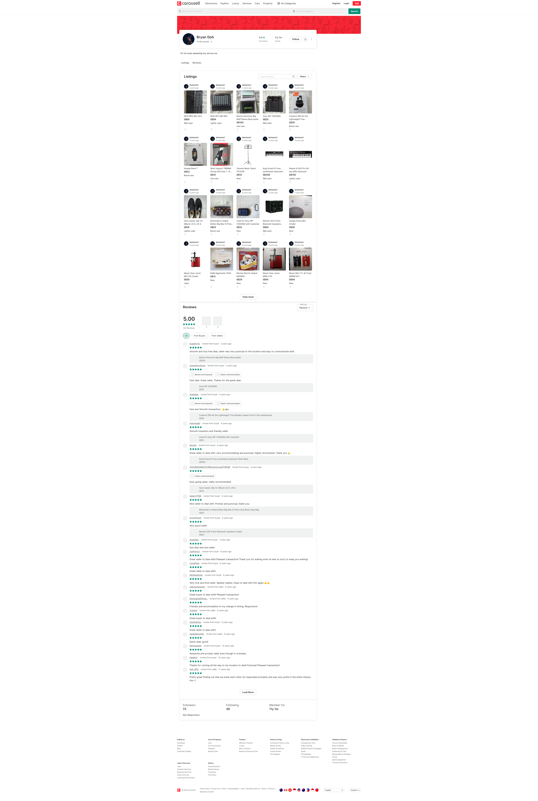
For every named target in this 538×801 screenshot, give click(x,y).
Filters (303, 76)
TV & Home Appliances (310, 757)
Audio (303, 751)
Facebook (181, 743)
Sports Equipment (339, 760)
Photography (306, 754)
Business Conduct (207, 792)
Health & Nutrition (277, 748)
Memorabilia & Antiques (341, 754)
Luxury (241, 746)
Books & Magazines (340, 748)
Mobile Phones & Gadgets (311, 748)
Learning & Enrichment (186, 778)
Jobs (179, 766)
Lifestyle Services (184, 769)
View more (248, 296)
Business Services (184, 772)
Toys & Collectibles (339, 743)
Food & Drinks (275, 751)
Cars (210, 743)
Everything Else (214, 766)
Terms (264, 789)
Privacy (271, 789)
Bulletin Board (213, 769)
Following (212, 772)
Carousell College (184, 751)
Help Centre (204, 789)
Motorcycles (213, 751)
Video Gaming (306, 746)
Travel (334, 757)
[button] (205, 41)
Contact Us (215, 789)
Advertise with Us (253, 789)
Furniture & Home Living (279, 743)
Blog (179, 748)
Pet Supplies (275, 754)
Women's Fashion (246, 743)
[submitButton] (354, 11)
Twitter (180, 746)
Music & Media (338, 746)
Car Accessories (214, 746)
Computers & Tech (308, 743)
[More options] (311, 39)
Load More (248, 692)
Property (211, 748)
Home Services (183, 775)
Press (224, 789)
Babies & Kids (275, 746)
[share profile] (305, 39)
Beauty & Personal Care (248, 751)
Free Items (212, 775)
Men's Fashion (245, 748)
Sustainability (233, 789)
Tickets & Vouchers (339, 762)
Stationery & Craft (339, 751)
